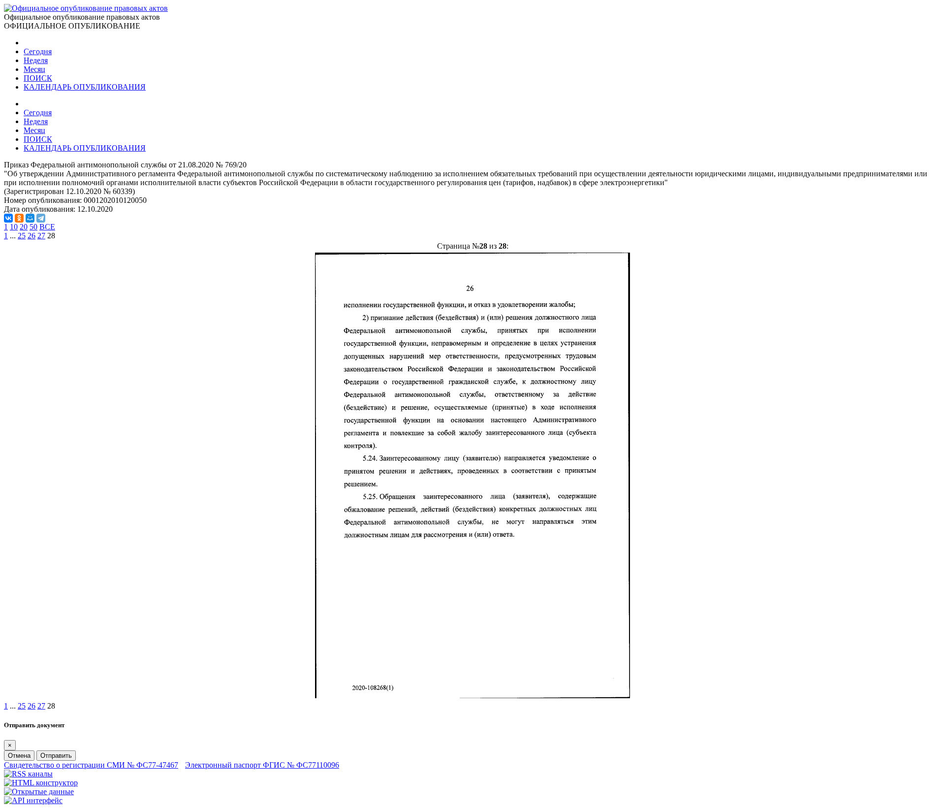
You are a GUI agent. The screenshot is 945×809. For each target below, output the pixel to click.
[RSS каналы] (28, 774)
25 (22, 235)
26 (31, 235)
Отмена (19, 755)
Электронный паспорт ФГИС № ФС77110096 (262, 765)
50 (33, 227)
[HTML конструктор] (41, 782)
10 (14, 227)
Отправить (56, 755)
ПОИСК (38, 78)
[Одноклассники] (19, 218)
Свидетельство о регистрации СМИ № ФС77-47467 (91, 765)
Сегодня (38, 51)
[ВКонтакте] (8, 218)
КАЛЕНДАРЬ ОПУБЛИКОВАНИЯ (85, 87)
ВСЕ (47, 227)
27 (41, 235)
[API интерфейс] (33, 800)
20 (24, 227)
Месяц (34, 69)
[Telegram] (40, 218)
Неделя (36, 60)
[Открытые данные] (39, 791)
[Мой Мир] (30, 218)
